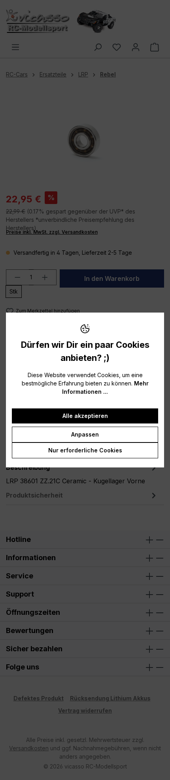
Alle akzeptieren (85, 415)
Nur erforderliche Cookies (85, 450)
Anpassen (85, 434)
